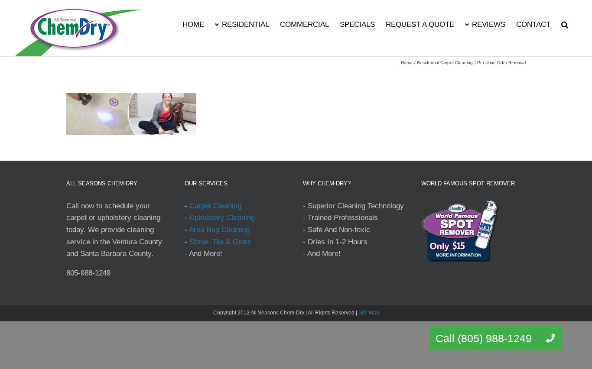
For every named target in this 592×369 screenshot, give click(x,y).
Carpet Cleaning (215, 206)
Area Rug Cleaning (219, 230)
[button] (564, 24)
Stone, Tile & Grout (220, 242)
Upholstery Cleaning (222, 218)
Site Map (368, 313)
